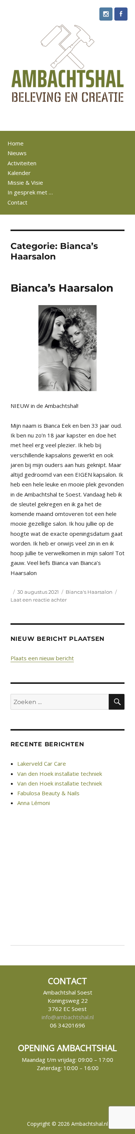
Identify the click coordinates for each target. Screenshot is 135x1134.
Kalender (19, 172)
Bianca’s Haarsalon (61, 288)
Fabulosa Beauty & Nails (48, 793)
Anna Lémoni (33, 802)
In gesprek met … (30, 192)
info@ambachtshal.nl (68, 1017)
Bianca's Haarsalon (89, 592)
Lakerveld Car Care (41, 763)
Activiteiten (22, 163)
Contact (17, 202)
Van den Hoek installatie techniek (59, 773)
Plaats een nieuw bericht (42, 658)
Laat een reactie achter (38, 600)
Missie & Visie (25, 182)
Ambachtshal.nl (89, 1123)
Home (16, 143)
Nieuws (17, 153)
